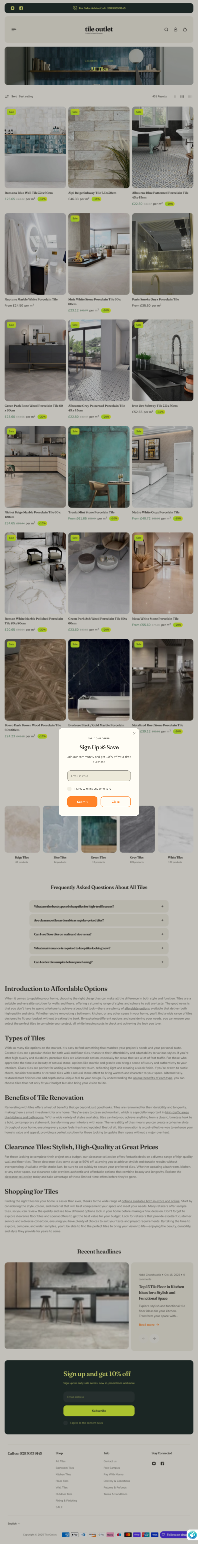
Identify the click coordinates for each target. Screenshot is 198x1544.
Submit (82, 801)
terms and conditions (98, 789)
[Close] (134, 733)
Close (116, 801)
